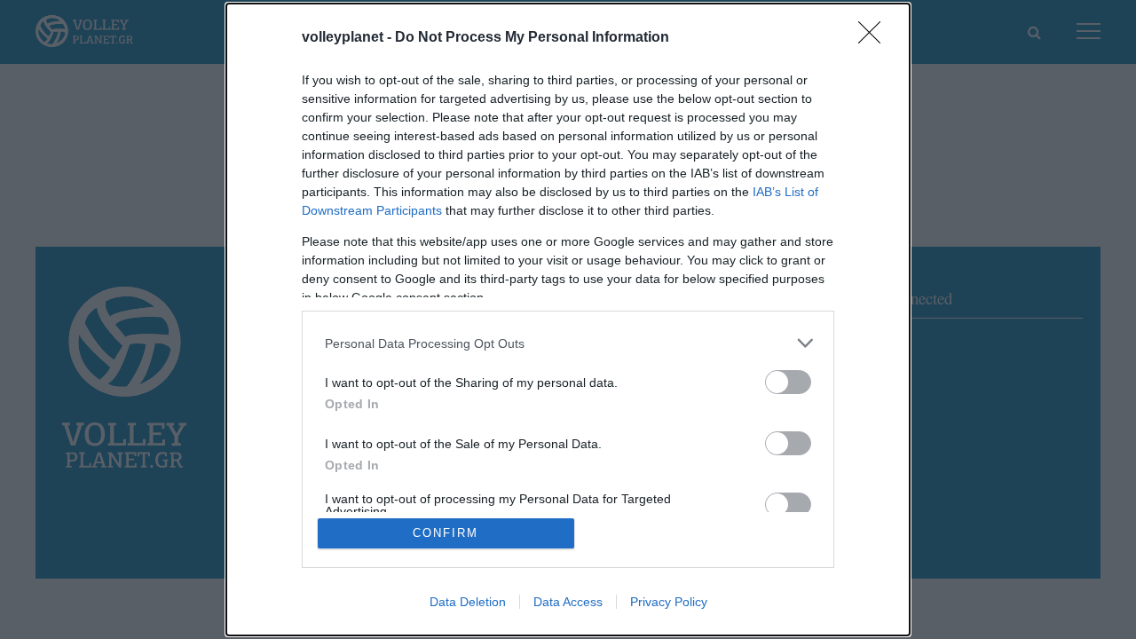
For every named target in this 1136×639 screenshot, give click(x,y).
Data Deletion (468, 602)
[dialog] (568, 319)
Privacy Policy (668, 602)
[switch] (788, 382)
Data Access (568, 602)
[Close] (875, 38)
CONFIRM (445, 533)
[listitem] (568, 343)
